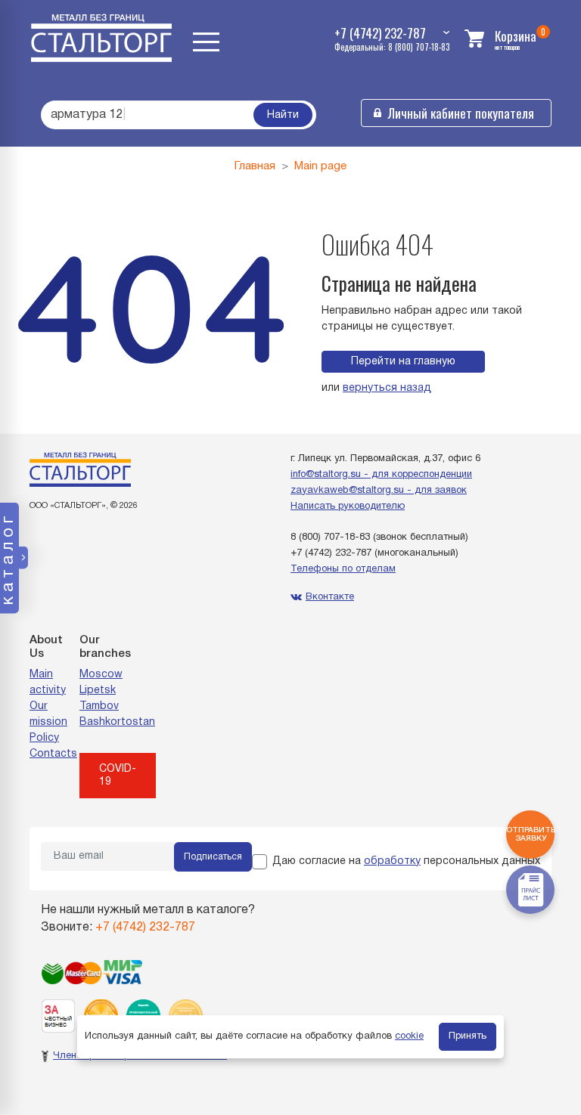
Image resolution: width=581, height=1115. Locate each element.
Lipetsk (97, 690)
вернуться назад (387, 388)
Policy (44, 738)
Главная (255, 166)
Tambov (99, 706)
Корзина (515, 35)
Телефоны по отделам (343, 569)
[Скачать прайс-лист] (530, 890)
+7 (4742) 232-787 (330, 553)
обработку (392, 861)
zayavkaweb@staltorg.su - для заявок (378, 490)
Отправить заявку (530, 834)
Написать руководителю (347, 506)
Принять (467, 1036)
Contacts (53, 754)
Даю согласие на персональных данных (406, 861)
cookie (409, 1036)
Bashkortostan (117, 722)
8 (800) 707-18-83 (330, 537)
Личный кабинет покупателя (461, 113)
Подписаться (213, 857)
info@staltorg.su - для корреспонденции (381, 474)
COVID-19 (117, 775)
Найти (283, 115)
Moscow (101, 675)
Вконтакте (330, 597)
